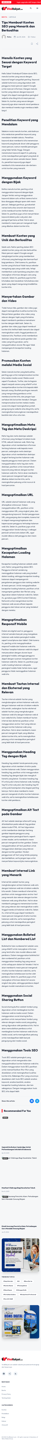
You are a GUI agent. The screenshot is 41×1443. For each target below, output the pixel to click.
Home (4, 1387)
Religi (3, 1417)
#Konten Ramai (8, 1285)
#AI (18, 1281)
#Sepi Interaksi (8, 1281)
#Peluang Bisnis (22, 1285)
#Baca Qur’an (28, 1281)
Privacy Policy (6, 1394)
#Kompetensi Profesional (28, 1294)
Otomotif (5, 1425)
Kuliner (4, 1421)
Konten (4, 1410)
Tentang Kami (6, 1398)
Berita (4, 17)
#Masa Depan (7, 1290)
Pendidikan (5, 1414)
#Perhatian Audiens (9, 1294)
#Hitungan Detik (21, 1290)
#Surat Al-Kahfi (8, 1299)
